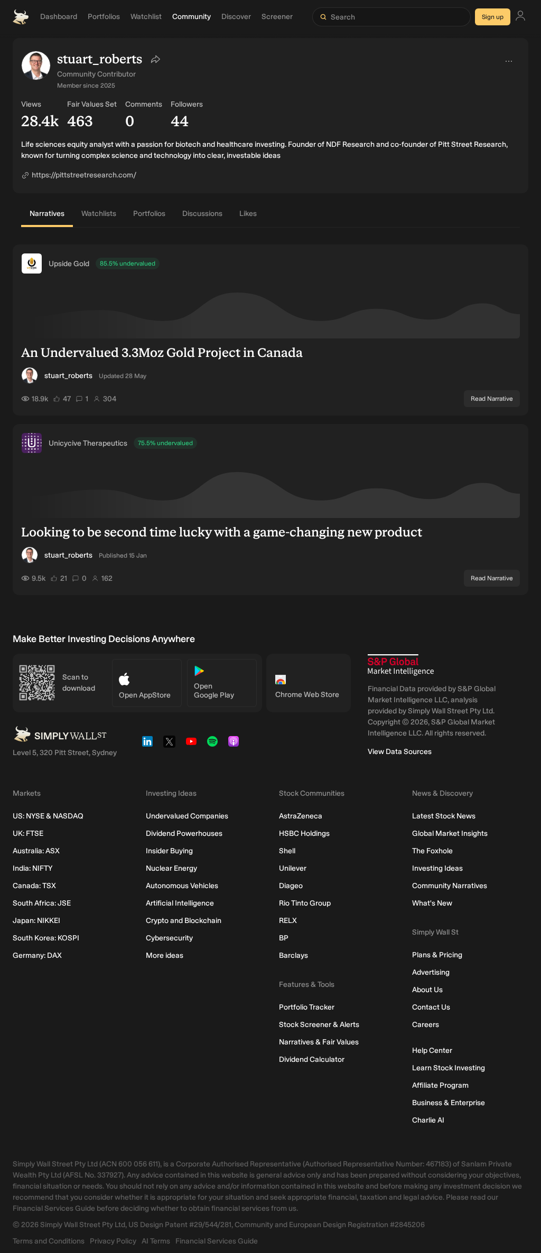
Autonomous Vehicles (182, 885)
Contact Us (431, 1007)
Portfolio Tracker (306, 1007)
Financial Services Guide (216, 1241)
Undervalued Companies (187, 816)
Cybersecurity (169, 938)
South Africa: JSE (42, 903)
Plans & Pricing (437, 954)
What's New (432, 903)
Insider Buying (169, 850)
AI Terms (156, 1241)
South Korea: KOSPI (46, 938)
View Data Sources (400, 751)
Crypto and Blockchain (183, 920)
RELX (288, 920)
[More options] (509, 61)
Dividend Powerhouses (184, 833)
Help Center (432, 1050)
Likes (248, 213)
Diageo (291, 885)
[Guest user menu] (520, 17)
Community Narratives (449, 885)
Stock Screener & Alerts (319, 1024)
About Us (427, 989)
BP (283, 938)
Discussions (202, 213)
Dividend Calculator (311, 1059)
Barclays (293, 955)
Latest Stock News (443, 816)
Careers (425, 1024)
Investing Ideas (437, 868)
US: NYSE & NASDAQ (48, 816)
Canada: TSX (34, 885)
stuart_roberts (68, 375)
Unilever (292, 868)
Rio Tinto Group (305, 903)
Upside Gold (69, 263)
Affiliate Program (440, 1085)
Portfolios (149, 213)
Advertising (431, 972)
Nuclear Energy (171, 868)
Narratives (47, 213)
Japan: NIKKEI (36, 920)
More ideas (164, 955)
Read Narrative (492, 398)
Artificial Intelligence (180, 903)
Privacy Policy (113, 1241)
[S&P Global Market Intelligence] (401, 665)
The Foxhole (432, 850)
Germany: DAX (37, 955)
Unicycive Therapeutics (88, 443)
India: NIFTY (32, 868)
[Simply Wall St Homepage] (21, 17)
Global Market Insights (450, 833)
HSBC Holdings (304, 833)
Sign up (492, 17)
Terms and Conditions (49, 1241)
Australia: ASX (36, 850)
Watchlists (98, 213)
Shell (287, 850)
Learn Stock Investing (448, 1067)
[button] (36, 65)
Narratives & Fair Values (319, 1042)
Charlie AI (428, 1120)
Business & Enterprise (448, 1102)
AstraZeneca (300, 816)
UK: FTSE (28, 833)
